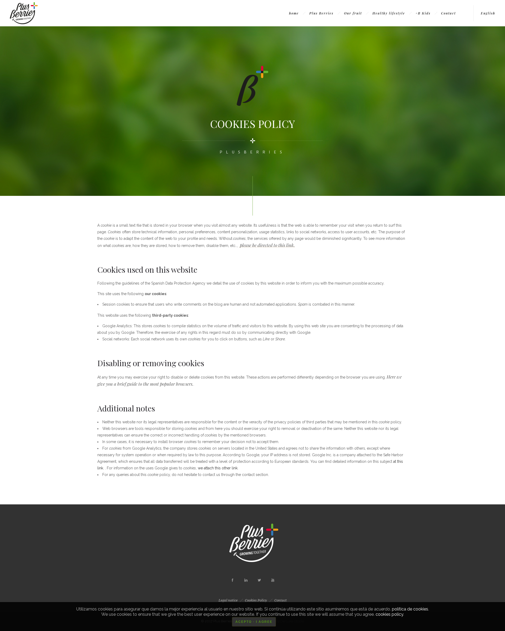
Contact (448, 13)
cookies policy (389, 614)
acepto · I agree (253, 622)
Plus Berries (321, 13)
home (294, 13)
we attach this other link (218, 468)
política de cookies (410, 609)
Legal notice (228, 600)
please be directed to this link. (267, 245)
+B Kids (423, 13)
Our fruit (353, 13)
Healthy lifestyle (388, 13)
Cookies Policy (256, 600)
